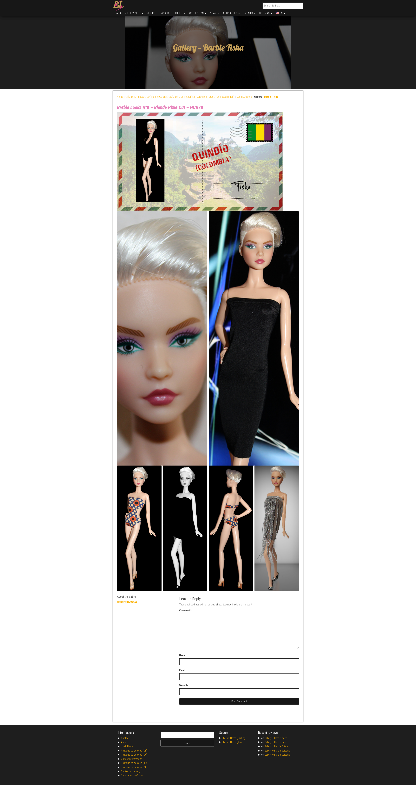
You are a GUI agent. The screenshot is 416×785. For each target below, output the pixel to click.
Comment (185, 610)
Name (182, 655)
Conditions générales (132, 775)
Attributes (230, 13)
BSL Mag (265, 13)
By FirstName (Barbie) (233, 738)
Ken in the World (158, 13)
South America (244, 96)
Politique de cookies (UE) (134, 750)
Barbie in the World (128, 13)
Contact (125, 738)
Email (182, 670)
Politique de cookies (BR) (134, 763)
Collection (197, 13)
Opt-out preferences (131, 758)
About (124, 742)
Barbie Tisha (223, 48)
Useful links (127, 746)
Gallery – (269, 738)
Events (249, 13)
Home (120, 96)
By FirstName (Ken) (232, 742)
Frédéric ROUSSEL (127, 601)
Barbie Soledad (282, 750)
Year (213, 13)
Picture (178, 13)
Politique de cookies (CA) (134, 767)
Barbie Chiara (281, 746)
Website (183, 685)
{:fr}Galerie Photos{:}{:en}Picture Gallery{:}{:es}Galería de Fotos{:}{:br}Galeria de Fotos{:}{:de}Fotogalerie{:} (179, 96)
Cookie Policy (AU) (130, 771)
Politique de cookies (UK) (134, 754)
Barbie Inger (280, 738)
